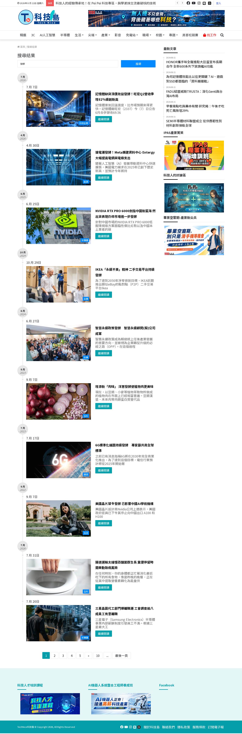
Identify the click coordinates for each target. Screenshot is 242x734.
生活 (78, 35)
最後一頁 (121, 655)
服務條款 (199, 727)
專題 (172, 35)
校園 (159, 35)
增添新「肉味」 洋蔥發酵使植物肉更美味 (124, 386)
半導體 (65, 35)
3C (33, 35)
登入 (218, 3)
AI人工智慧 (47, 35)
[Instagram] (199, 3)
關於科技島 (152, 727)
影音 (118, 35)
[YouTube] (193, 3)
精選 (23, 35)
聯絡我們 (168, 727)
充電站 (131, 35)
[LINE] (204, 3)
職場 (145, 35)
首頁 (22, 46)
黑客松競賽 (190, 35)
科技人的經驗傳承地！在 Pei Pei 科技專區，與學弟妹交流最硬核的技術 (106, 3)
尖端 (91, 35)
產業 (104, 35)
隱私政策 (183, 727)
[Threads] (209, 3)
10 (98, 655)
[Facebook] (188, 3)
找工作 (211, 35)
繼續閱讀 (103, 119)
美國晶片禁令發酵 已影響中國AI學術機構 (124, 503)
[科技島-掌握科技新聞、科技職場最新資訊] (39, 17)
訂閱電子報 (216, 727)
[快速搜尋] (222, 35)
